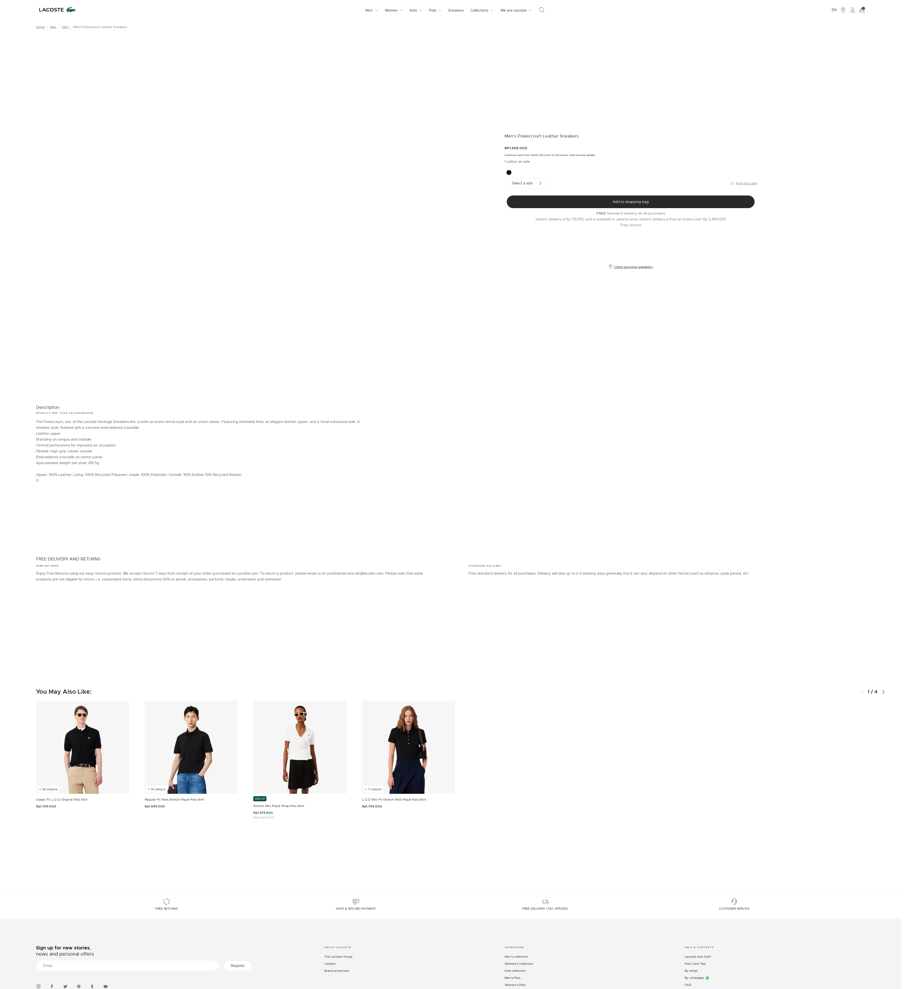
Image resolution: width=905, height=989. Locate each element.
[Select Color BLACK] (509, 172)
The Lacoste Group (338, 957)
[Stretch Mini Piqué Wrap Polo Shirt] (299, 747)
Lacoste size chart (698, 957)
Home (40, 27)
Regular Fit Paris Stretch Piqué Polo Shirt (174, 800)
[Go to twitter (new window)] (65, 985)
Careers (330, 964)
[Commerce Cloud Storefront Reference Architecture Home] (57, 10)
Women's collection (519, 964)
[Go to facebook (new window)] (51, 985)
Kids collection (515, 971)
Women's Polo (515, 985)
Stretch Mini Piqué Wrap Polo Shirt (278, 806)
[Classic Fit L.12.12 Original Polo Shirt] (82, 747)
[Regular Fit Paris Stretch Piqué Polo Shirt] (191, 747)
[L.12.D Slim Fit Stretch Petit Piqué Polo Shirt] (408, 747)
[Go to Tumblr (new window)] (92, 985)
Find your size (746, 183)
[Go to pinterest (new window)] (78, 985)
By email (691, 971)
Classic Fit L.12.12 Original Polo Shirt (62, 800)
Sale (53, 27)
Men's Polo (512, 978)
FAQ (688, 985)
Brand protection (336, 971)
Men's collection (516, 957)
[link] (456, 10)
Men (66, 27)
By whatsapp (694, 978)
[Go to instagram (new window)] (38, 985)
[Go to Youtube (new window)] (105, 985)
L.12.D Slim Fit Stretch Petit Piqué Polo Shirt (394, 800)
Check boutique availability (633, 267)
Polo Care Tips (695, 964)
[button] (883, 692)
